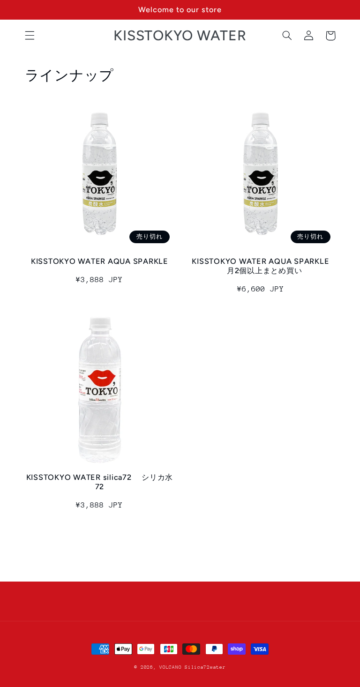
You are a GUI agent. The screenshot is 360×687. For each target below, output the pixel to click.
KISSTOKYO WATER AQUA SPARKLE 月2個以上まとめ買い (260, 266)
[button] (29, 35)
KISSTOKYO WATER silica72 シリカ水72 (99, 482)
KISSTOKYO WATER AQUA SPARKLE (99, 261)
